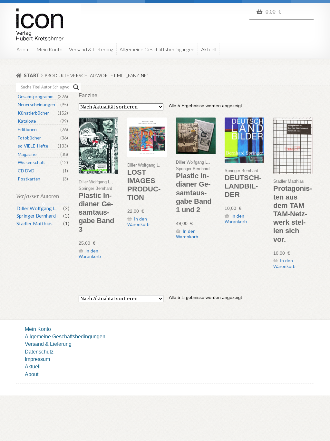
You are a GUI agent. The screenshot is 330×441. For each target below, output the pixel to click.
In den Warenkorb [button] (90, 253)
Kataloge (27, 121)
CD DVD (26, 170)
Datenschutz (39, 351)
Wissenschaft (31, 162)
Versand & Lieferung (91, 49)
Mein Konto (49, 49)
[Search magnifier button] (76, 87)
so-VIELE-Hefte (33, 146)
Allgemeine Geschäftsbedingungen (157, 49)
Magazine (27, 154)
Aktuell (208, 49)
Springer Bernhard (36, 216)
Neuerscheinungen (36, 104)
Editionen (27, 129)
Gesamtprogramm (35, 96)
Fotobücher (29, 137)
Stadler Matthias (34, 223)
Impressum (37, 359)
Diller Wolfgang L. (36, 208)
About (23, 49)
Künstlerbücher (33, 113)
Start (31, 75)
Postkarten (29, 178)
